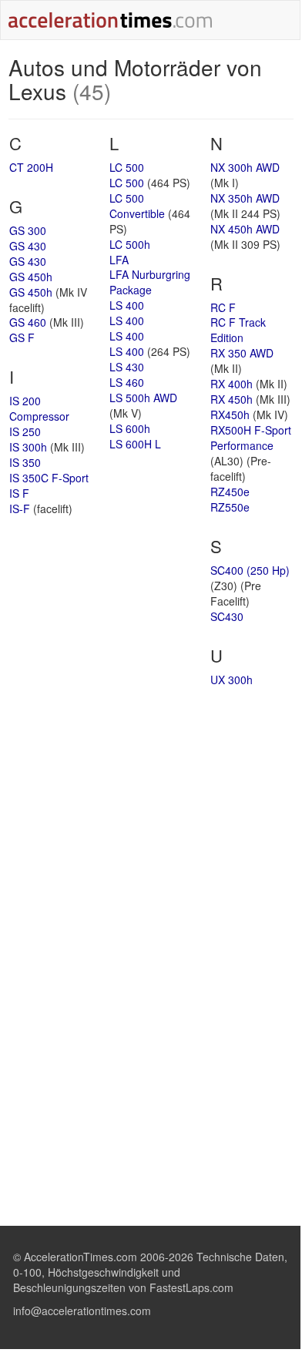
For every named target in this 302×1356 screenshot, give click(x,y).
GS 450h (30, 276)
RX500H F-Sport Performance (250, 437)
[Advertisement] (151, 818)
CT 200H (31, 167)
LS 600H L (135, 443)
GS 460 (27, 322)
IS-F (19, 508)
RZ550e (230, 507)
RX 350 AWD (241, 353)
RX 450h (231, 399)
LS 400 (126, 305)
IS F (19, 493)
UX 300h (231, 679)
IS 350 (25, 462)
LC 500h (129, 244)
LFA (119, 259)
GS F (22, 337)
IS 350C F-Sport (49, 477)
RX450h (230, 414)
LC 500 (126, 167)
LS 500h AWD (143, 397)
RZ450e (230, 491)
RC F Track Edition (238, 329)
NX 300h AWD (245, 167)
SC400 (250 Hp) (250, 570)
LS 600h (129, 428)
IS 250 (25, 431)
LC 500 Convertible (137, 205)
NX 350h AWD (245, 198)
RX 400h (231, 383)
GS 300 (27, 230)
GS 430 (27, 245)
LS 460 (126, 382)
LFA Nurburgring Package (149, 282)
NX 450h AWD (245, 229)
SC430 (226, 616)
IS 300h (28, 447)
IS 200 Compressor (39, 408)
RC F (223, 307)
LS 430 (126, 366)
